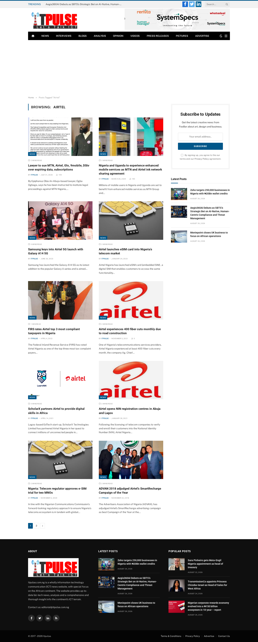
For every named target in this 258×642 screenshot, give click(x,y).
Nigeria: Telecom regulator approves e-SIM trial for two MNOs (57, 490)
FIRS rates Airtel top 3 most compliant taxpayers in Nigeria (54, 331)
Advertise (202, 35)
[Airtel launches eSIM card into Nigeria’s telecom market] (131, 220)
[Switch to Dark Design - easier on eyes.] (221, 35)
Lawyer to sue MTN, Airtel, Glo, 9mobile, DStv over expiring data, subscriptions (58, 167)
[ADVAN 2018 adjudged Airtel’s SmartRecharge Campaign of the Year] (131, 460)
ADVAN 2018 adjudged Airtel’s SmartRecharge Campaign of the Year (130, 490)
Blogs (82, 35)
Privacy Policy (201, 159)
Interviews (63, 35)
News (45, 35)
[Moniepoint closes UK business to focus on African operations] (179, 236)
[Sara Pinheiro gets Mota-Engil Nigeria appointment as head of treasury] (176, 564)
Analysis (100, 35)
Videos (135, 35)
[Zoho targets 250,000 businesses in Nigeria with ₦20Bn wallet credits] (179, 194)
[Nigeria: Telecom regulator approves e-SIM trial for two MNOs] (60, 460)
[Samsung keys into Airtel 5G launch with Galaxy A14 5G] (60, 220)
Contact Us (224, 636)
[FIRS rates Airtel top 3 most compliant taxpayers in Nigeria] (60, 300)
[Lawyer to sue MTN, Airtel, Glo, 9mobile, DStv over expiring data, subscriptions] (60, 136)
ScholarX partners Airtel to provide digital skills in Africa (56, 411)
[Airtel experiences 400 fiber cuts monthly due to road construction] (131, 300)
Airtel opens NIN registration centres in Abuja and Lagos (129, 411)
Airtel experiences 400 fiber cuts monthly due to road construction (130, 331)
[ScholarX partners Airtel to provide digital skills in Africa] (60, 380)
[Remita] (177, 29)
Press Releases (158, 35)
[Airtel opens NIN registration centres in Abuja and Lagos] (131, 380)
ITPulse (34, 175)
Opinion (118, 35)
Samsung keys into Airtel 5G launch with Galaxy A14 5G (55, 251)
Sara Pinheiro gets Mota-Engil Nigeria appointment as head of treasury (205, 564)
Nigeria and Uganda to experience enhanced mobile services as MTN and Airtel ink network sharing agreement (130, 169)
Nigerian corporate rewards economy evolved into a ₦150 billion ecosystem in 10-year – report (208, 606)
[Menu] (226, 36)
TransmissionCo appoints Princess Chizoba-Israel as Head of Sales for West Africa (207, 585)
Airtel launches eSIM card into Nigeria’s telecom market (125, 251)
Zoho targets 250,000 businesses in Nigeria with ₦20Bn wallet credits (210, 192)
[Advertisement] (129, 68)
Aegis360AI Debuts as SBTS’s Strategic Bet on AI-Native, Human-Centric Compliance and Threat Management (85, 4)
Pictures (182, 35)
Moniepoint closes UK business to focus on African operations (209, 234)
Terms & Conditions (171, 636)
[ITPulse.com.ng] (53, 20)
